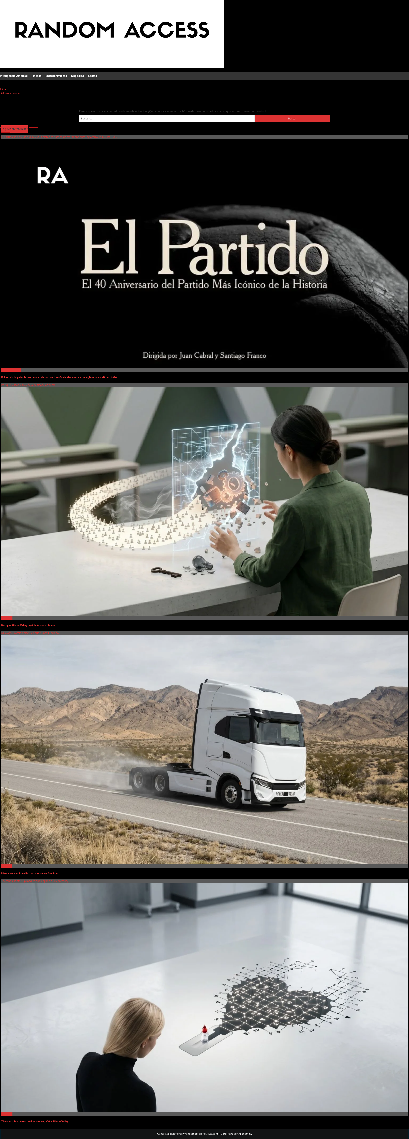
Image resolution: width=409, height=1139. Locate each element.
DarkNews (227, 1133)
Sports (92, 75)
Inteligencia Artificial (14, 75)
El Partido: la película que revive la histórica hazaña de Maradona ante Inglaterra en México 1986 (59, 137)
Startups (6, 866)
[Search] (2, 82)
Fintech (37, 75)
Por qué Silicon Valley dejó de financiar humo (28, 385)
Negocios (77, 75)
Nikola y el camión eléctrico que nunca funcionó (30, 633)
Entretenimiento (56, 75)
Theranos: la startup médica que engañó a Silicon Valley (34, 881)
